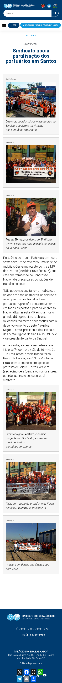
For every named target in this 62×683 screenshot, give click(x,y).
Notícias (31, 35)
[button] (4, 25)
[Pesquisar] (54, 13)
